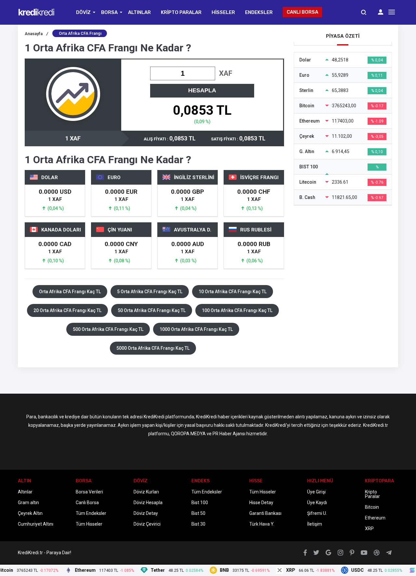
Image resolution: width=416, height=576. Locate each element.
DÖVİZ (83, 12)
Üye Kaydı (317, 502)
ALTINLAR (139, 12)
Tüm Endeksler (91, 513)
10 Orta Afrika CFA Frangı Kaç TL (232, 291)
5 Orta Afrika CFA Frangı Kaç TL (149, 291)
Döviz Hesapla (148, 502)
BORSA (109, 12)
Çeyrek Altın (30, 513)
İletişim (314, 524)
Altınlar (25, 492)
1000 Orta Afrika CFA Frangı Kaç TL (196, 329)
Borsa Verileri (89, 492)
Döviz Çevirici (147, 524)
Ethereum (375, 518)
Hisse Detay (261, 502)
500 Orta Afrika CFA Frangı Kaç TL (108, 329)
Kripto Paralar (372, 494)
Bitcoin (372, 507)
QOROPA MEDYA (188, 433)
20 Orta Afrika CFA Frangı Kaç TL (67, 310)
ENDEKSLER (259, 12)
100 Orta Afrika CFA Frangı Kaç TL (237, 310)
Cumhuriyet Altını (35, 524)
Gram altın (28, 502)
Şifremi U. (317, 513)
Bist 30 (198, 524)
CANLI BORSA (302, 12)
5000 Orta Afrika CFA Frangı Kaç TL (152, 348)
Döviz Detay (146, 513)
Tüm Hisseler (89, 524)
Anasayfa (36, 34)
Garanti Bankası (265, 513)
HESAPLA (202, 90)
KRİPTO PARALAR (181, 12)
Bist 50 (198, 513)
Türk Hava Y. (261, 524)
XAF (225, 73)
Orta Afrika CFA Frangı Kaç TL (70, 291)
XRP (369, 528)
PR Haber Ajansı (229, 433)
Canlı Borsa (87, 502)
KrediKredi (154, 416)
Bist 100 (199, 502)
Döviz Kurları (146, 492)
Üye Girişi (316, 492)
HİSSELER (223, 12)
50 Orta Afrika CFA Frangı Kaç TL (152, 310)
